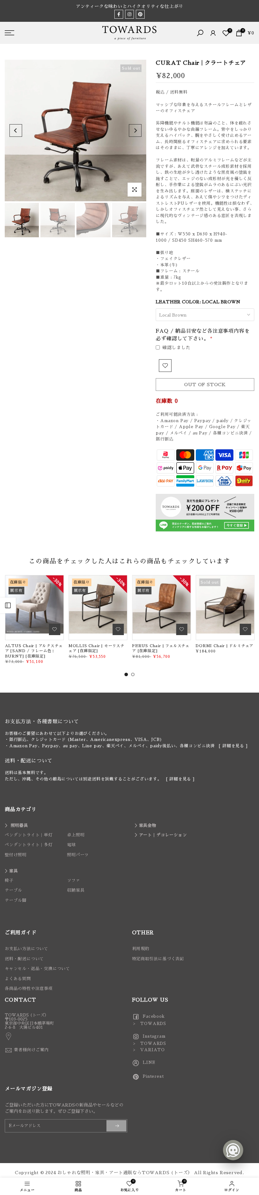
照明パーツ (78, 855)
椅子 (9, 880)
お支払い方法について (26, 949)
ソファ (73, 880)
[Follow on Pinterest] (140, 14)
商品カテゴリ (21, 809)
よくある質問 (18, 979)
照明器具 (19, 825)
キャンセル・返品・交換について (37, 969)
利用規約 (140, 949)
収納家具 (75, 890)
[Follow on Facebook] (118, 14)
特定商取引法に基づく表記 (158, 959)
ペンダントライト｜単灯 (29, 835)
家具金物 (147, 825)
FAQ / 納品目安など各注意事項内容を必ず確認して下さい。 (203, 335)
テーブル (13, 890)
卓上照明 (75, 835)
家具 (13, 871)
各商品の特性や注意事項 (29, 988)
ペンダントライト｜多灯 (29, 845)
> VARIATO (148, 1050)
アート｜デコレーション (163, 835)
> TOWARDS (149, 1024)
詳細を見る (233, 746)
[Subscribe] (116, 1125)
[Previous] (15, 130)
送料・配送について (24, 959)
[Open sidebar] (8, 605)
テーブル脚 (16, 900)
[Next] (135, 130)
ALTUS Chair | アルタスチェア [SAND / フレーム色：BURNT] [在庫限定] (34, 651)
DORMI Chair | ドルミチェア (224, 646)
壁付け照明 (16, 855)
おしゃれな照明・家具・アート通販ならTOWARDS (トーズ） (124, 1172)
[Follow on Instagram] (129, 14)
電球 (71, 845)
